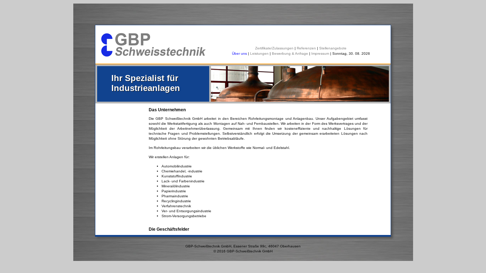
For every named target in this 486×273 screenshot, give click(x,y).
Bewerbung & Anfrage (290, 53)
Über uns (240, 53)
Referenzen (306, 48)
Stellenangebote (333, 48)
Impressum (320, 53)
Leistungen (259, 53)
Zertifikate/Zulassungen (274, 48)
